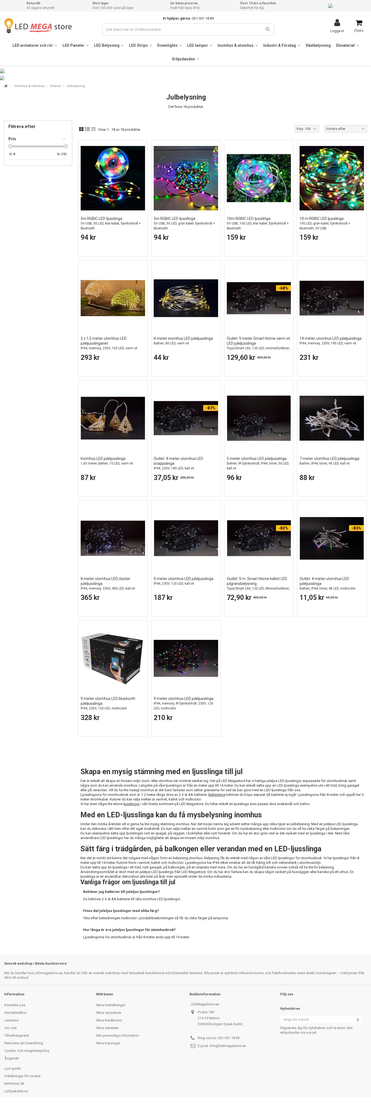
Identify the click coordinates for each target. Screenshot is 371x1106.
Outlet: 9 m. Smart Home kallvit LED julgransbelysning (258, 586)
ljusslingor (131, 804)
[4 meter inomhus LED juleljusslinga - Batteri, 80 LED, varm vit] (186, 298)
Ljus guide (12, 1068)
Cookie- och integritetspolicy (26, 1051)
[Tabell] (93, 129)
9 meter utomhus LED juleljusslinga (183, 581)
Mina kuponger (108, 1043)
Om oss (10, 1028)
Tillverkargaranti (16, 1035)
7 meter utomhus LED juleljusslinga (329, 460)
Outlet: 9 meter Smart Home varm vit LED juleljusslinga (258, 345)
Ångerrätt (11, 1058)
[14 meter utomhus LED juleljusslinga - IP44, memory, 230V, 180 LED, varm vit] (332, 298)
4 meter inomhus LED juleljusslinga (183, 340)
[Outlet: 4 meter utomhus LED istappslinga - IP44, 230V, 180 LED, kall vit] (186, 418)
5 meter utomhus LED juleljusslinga (258, 463)
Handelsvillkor (15, 1013)
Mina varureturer (108, 1013)
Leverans (11, 1020)
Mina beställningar (110, 1005)
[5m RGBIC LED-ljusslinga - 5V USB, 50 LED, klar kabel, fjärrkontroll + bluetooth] (113, 178)
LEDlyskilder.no (16, 1091)
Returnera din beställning (23, 1043)
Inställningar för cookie (22, 1076)
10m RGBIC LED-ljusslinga (258, 223)
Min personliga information (117, 1035)
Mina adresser (107, 1028)
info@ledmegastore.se (228, 1046)
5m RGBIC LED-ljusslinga (111, 223)
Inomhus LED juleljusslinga (107, 460)
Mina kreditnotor (109, 1020)
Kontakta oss (14, 1005)
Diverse (55, 86)
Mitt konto (104, 994)
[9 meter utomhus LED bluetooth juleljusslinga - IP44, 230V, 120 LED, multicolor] (113, 658)
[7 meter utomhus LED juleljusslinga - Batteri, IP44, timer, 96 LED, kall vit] (332, 418)
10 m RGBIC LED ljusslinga (325, 223)
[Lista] (87, 129)
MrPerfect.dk (14, 1084)
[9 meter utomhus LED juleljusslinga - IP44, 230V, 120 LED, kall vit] (186, 538)
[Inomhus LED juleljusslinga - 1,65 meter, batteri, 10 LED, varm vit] (113, 418)
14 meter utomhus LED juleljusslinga (330, 340)
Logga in (337, 31)
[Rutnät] (81, 129)
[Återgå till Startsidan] (5, 86)
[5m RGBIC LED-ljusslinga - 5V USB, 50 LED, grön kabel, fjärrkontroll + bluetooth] (186, 178)
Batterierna (216, 795)
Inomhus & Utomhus (29, 86)
